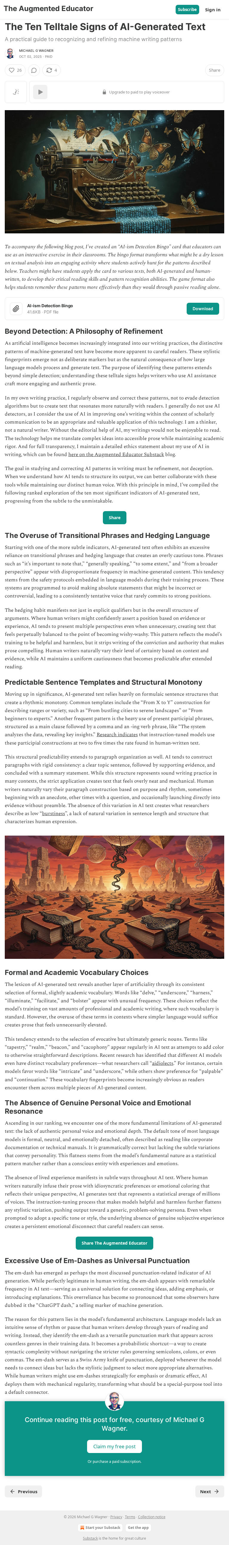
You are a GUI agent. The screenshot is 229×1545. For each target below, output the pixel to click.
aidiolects (162, 1063)
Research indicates (117, 735)
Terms (130, 1516)
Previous (27, 1491)
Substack (90, 1538)
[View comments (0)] (34, 70)
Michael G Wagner (36, 51)
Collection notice (151, 1516)
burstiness (53, 813)
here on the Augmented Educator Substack (116, 454)
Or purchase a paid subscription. (114, 1461)
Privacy (116, 1516)
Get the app (138, 1527)
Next (205, 1491)
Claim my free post (114, 1446)
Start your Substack (103, 1527)
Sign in (213, 10)
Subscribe (187, 9)
